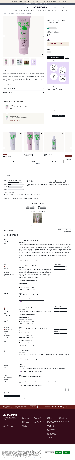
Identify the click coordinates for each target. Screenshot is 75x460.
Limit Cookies (58, 452)
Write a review (50, 32)
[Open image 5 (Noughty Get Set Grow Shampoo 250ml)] (33, 62)
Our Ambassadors (50, 426)
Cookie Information (38, 419)
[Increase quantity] (56, 52)
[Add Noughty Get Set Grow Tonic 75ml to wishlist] (62, 133)
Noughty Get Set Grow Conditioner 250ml (12, 152)
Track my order (24, 427)
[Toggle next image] (43, 36)
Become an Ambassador (51, 434)
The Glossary (49, 418)
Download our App (25, 418)
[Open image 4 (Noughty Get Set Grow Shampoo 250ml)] (26, 62)
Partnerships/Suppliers (51, 429)
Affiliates (48, 427)
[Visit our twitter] (55, 407)
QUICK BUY (13, 161)
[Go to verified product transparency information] (52, 28)
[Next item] (71, 148)
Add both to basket (58, 115)
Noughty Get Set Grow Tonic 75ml (52, 152)
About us (48, 417)
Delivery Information (25, 422)
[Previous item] (4, 148)
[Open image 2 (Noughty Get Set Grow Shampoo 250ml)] (13, 62)
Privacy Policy (36, 418)
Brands (8, 13)
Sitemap (48, 430)
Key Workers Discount (51, 433)
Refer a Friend (49, 431)
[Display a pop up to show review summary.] (11, 156)
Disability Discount (50, 425)
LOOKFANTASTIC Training (64, 421)
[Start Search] (27, 7)
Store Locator (62, 417)
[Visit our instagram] (58, 407)
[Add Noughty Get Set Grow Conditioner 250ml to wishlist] (21, 133)
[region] (37, 452)
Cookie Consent (6, 425)
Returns (23, 421)
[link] (63, 7)
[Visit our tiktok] (63, 407)
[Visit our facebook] (53, 407)
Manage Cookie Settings (49, 452)
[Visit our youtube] (61, 407)
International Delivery (26, 423)
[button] (58, 28)
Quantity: (49, 49)
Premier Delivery (25, 426)
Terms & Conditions (38, 417)
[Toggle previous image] (4, 36)
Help (22, 417)
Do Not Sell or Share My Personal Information (9, 427)
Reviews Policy (37, 423)
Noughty (12, 13)
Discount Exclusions (25, 419)
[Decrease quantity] (49, 52)
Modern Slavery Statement (39, 421)
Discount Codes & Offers (51, 423)
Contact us (24, 425)
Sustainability (36, 422)
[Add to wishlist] (67, 57)
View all (67, 37)
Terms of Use (4, 458)
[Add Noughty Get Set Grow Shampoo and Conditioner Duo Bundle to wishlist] (41, 133)
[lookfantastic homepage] (40, 7)
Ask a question (57, 32)
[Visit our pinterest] (66, 407)
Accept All (66, 452)
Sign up (33, 406)
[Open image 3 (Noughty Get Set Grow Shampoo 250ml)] (20, 62)
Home (4, 13)
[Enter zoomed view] (42, 54)
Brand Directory (50, 419)
